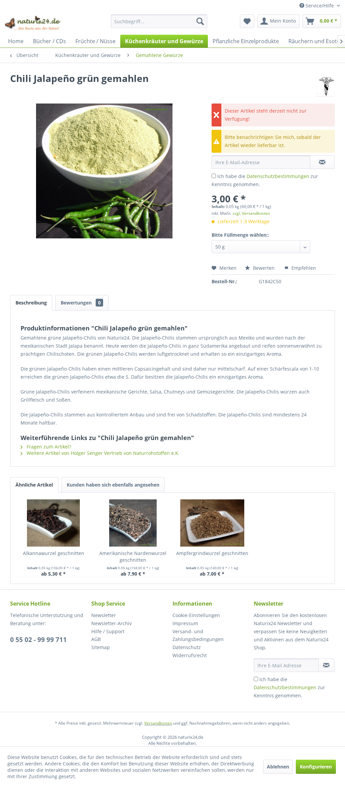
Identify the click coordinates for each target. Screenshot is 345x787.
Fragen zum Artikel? (48, 446)
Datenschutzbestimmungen (278, 176)
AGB (96, 639)
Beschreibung (31, 302)
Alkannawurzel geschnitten (53, 553)
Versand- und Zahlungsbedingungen (198, 635)
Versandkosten (158, 723)
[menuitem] (159, 21)
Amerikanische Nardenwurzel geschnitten (132, 556)
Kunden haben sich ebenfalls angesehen (113, 485)
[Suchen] (200, 21)
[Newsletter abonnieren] (326, 665)
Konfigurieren (316, 766)
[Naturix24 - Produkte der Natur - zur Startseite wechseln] (33, 22)
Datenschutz (186, 647)
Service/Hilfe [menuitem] (319, 5)
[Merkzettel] (247, 21)
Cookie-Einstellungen (196, 615)
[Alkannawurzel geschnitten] (53, 523)
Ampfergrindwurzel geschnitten (212, 553)
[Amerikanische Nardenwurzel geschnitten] (133, 523)
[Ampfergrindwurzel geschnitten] (212, 523)
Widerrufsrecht (189, 655)
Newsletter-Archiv (111, 623)
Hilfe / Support (107, 631)
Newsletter (103, 615)
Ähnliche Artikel (34, 485)
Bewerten (264, 268)
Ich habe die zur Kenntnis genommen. (289, 687)
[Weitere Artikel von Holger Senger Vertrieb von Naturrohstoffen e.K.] (325, 85)
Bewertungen (81, 302)
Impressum (185, 623)
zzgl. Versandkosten (251, 213)
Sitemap (100, 647)
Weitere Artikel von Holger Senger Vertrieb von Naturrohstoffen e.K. (102, 453)
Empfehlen (303, 268)
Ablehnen (278, 766)
